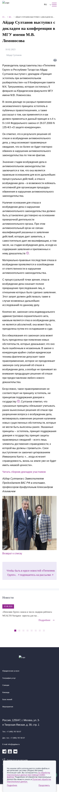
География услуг (9, 678)
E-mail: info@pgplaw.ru (11, 744)
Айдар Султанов (14, 55)
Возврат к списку (12, 553)
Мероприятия (7, 707)
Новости (8, 597)
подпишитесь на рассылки (35, 575)
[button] (49, 629)
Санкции (5, 685)
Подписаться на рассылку (17, 760)
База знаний (7, 699)
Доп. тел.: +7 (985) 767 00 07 (13, 738)
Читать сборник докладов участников (24, 472)
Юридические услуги (10, 671)
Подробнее (44, 620)
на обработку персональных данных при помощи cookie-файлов (28, 775)
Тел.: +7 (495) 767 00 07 (11, 732)
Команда (5, 692)
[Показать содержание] (54, 4)
